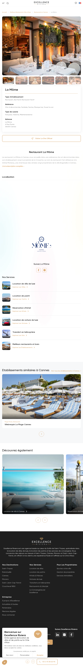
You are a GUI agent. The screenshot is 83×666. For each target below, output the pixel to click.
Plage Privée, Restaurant (12, 422)
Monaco (5, 579)
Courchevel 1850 (8, 586)
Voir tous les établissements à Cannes (65, 371)
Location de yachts (37, 572)
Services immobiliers (65, 576)
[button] (5, 45)
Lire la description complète (12, 166)
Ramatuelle (6, 572)
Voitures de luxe (36, 579)
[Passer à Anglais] (80, 3)
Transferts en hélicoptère (40, 583)
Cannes (5, 576)
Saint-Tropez (7, 568)
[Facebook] (38, 270)
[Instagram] (44, 270)
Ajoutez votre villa (64, 568)
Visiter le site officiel (43, 138)
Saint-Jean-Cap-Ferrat (11, 583)
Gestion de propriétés (66, 572)
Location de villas (36, 568)
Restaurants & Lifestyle (39, 586)
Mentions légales (9, 611)
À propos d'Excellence (11, 601)
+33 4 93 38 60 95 (48, 662)
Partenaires (6, 608)
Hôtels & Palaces (36, 576)
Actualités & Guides (10, 604)
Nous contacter (8, 615)
